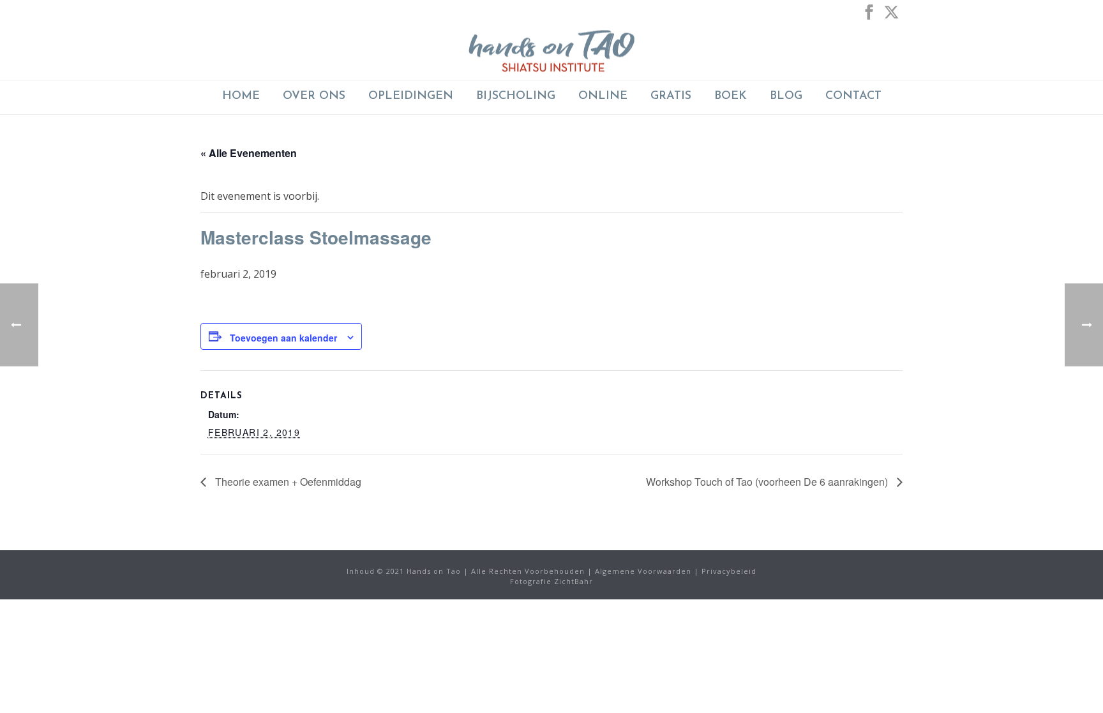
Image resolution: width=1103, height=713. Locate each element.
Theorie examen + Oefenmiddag (287, 481)
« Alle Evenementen (248, 153)
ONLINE (602, 96)
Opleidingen (410, 96)
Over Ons (314, 96)
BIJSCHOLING (515, 96)
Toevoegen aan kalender (283, 337)
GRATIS (670, 96)
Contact (853, 96)
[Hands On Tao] (551, 51)
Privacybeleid (729, 571)
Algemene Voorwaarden (643, 571)
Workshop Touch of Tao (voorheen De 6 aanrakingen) (768, 481)
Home (241, 96)
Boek (730, 96)
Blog (786, 96)
